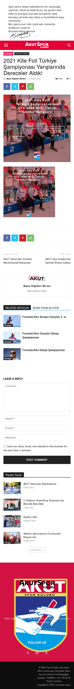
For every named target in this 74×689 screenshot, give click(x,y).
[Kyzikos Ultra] (12, 521)
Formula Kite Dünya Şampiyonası (43, 350)
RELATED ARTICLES (17, 308)
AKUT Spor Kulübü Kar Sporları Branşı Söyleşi (58, 261)
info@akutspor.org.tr (44, 629)
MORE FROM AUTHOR (46, 308)
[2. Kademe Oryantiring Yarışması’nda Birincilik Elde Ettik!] (12, 505)
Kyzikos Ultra (30, 517)
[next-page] (11, 367)
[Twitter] (14, 86)
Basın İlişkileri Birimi (16, 78)
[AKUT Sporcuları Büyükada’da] (12, 488)
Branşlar (8, 53)
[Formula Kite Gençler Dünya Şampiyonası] (12, 337)
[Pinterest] (22, 86)
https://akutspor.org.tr (37, 291)
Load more (36, 549)
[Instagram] (37, 652)
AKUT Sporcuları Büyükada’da (39, 483)
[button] (5, 45)
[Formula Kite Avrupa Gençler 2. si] (12, 321)
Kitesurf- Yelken (21, 53)
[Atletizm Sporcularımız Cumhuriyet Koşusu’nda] (12, 538)
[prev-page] (5, 367)
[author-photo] (37, 281)
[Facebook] (6, 86)
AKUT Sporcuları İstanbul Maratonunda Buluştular (17, 261)
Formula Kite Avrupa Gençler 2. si (44, 317)
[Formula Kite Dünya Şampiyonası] (12, 354)
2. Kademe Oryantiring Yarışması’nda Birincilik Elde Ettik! (43, 502)
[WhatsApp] (30, 86)
